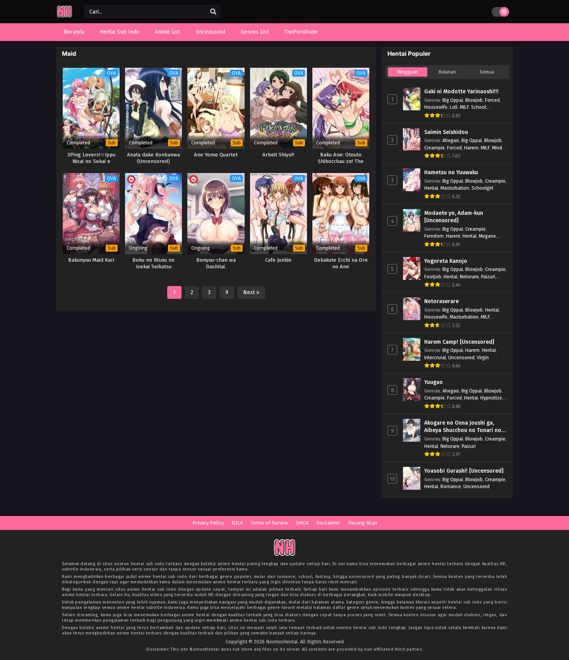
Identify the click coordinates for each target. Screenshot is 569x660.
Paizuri (488, 276)
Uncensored (461, 357)
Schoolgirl (482, 188)
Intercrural (435, 357)
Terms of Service (269, 523)
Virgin (483, 357)
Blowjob (474, 100)
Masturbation (454, 188)
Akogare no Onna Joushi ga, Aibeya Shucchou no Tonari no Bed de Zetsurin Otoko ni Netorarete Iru (462, 427)
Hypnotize (491, 398)
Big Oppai (452, 100)
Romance (450, 486)
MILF (464, 107)
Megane (487, 236)
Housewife (435, 107)
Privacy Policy (208, 523)
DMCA (302, 523)
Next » (251, 292)
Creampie (434, 148)
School (478, 107)
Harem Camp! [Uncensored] (459, 342)
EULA (237, 523)
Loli (454, 107)
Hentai (431, 188)
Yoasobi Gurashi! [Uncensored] (464, 471)
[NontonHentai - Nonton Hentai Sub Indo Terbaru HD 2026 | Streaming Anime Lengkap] (64, 16)
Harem (471, 148)
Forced (492, 100)
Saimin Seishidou (446, 132)
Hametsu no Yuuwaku (451, 172)
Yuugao (433, 382)
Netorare (469, 276)
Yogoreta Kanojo (445, 261)
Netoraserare (441, 301)
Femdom (434, 236)
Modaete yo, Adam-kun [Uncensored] (453, 217)
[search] (213, 12)
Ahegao (450, 140)
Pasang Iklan (362, 523)
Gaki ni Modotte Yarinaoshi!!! (461, 91)
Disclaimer (328, 523)
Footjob (432, 276)
